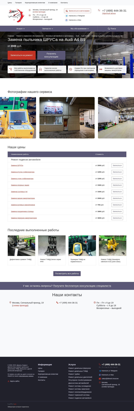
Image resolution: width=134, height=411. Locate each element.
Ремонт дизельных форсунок (79, 368)
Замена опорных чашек (20, 185)
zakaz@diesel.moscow (110, 379)
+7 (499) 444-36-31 (114, 10)
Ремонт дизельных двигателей (80, 377)
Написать (77, 16)
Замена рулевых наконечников (23, 205)
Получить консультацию (51, 55)
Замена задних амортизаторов (23, 198)
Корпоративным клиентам (35, 3)
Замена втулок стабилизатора (22, 172)
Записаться (79, 11)
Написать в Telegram (109, 371)
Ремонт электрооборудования (80, 392)
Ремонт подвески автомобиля (79, 398)
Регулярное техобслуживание (80, 380)
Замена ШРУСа (17, 165)
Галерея (18, 3)
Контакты (64, 3)
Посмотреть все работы (67, 273)
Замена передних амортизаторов (24, 218)
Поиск (113, 29)
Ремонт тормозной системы (79, 395)
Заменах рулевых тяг (19, 192)
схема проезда (39, 12)
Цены (10, 3)
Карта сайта (14, 381)
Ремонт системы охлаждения (79, 386)
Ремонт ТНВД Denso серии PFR (50, 260)
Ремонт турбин (74, 374)
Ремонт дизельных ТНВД (78, 371)
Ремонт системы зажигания (79, 389)
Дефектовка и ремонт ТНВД (20, 259)
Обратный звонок (109, 13)
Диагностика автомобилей (78, 383)
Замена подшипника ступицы (22, 211)
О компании (52, 3)
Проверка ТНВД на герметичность (78, 260)
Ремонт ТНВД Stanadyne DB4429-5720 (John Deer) (110, 260)
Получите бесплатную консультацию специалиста (82, 285)
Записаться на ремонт (21, 55)
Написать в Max (107, 375)
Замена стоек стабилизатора (22, 179)
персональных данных (26, 376)
